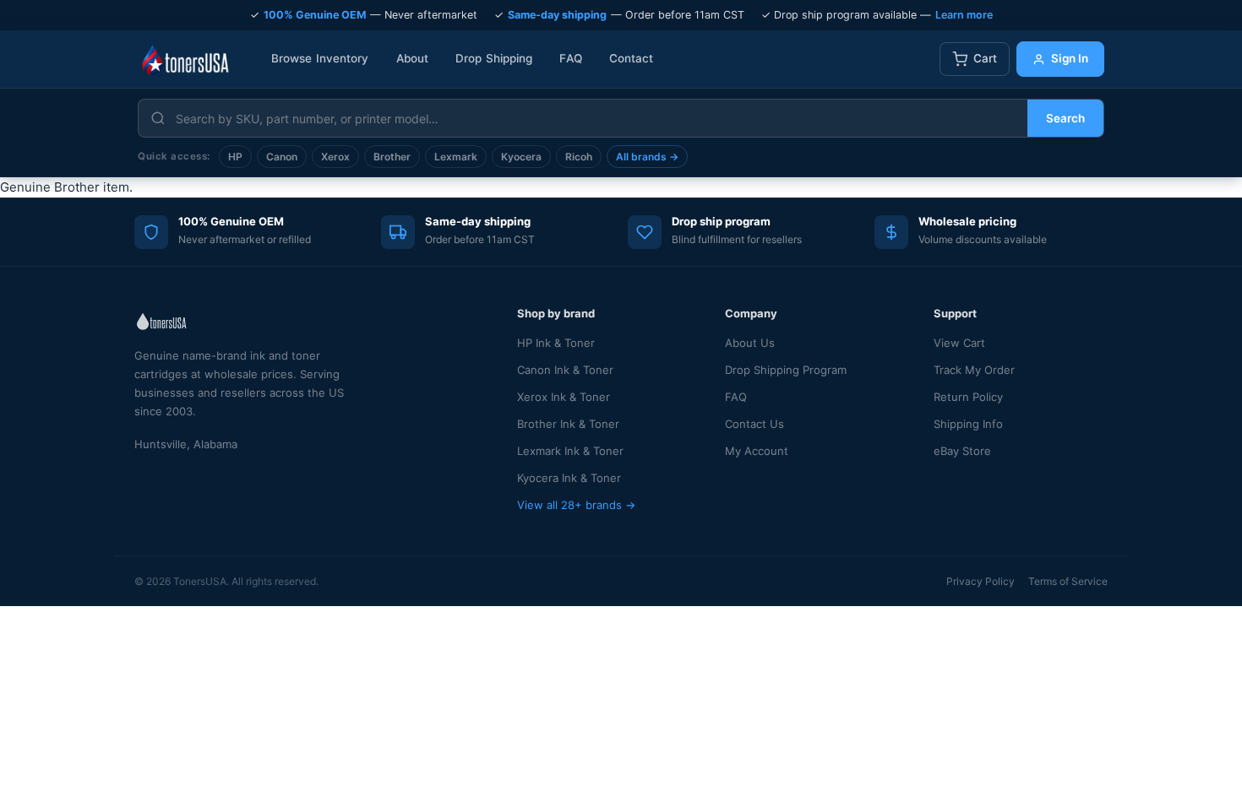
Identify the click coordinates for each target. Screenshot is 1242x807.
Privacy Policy (980, 581)
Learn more (964, 14)
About (412, 58)
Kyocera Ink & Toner (569, 478)
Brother (392, 156)
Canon (281, 156)
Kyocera (521, 156)
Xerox (335, 156)
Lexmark (455, 156)
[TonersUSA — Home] (185, 59)
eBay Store (962, 451)
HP (235, 156)
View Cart (959, 342)
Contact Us (754, 424)
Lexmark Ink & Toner (570, 451)
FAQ (570, 58)
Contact (631, 58)
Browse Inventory (320, 58)
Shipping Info (968, 424)
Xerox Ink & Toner (563, 397)
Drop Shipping (493, 58)
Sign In (1069, 58)
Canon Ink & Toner (565, 369)
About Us (750, 342)
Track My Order (974, 369)
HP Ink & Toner (556, 342)
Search (1065, 118)
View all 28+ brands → (576, 505)
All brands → (647, 156)
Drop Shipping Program (786, 369)
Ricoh (578, 156)
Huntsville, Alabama (185, 444)
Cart (985, 58)
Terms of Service (1068, 581)
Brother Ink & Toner (568, 424)
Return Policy (968, 397)
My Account (756, 451)
